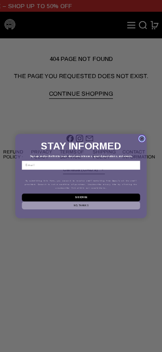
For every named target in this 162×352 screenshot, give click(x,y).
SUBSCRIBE (81, 197)
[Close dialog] (141, 138)
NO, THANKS (81, 205)
